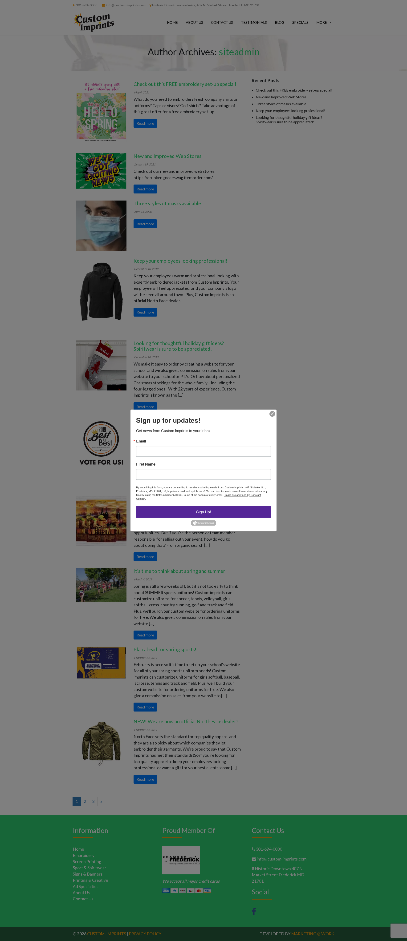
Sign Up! (203, 512)
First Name (145, 464)
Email (141, 441)
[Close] (272, 414)
